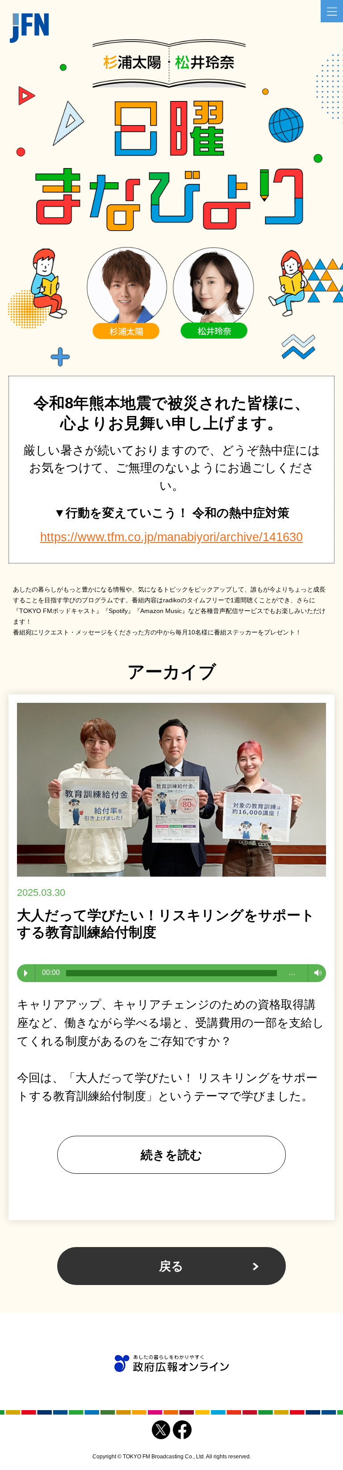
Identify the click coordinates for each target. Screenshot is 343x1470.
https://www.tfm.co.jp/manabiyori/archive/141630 (171, 537)
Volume (315, 972)
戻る (171, 1266)
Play (26, 973)
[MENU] (332, 11)
